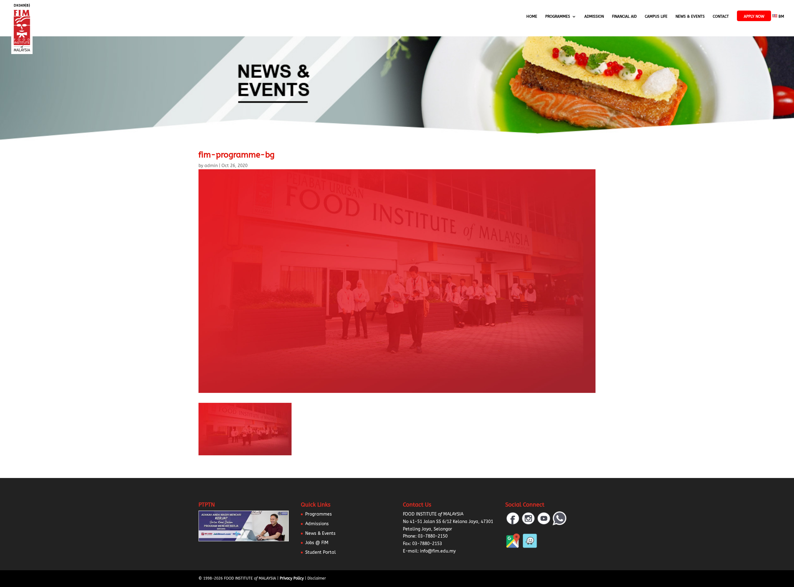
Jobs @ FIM (316, 542)
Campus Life (656, 16)
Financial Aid (624, 16)
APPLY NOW (754, 16)
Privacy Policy (292, 578)
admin (211, 165)
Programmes (557, 16)
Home (531, 16)
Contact (721, 16)
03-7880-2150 (433, 536)
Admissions (317, 523)
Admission (594, 16)
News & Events (690, 16)
